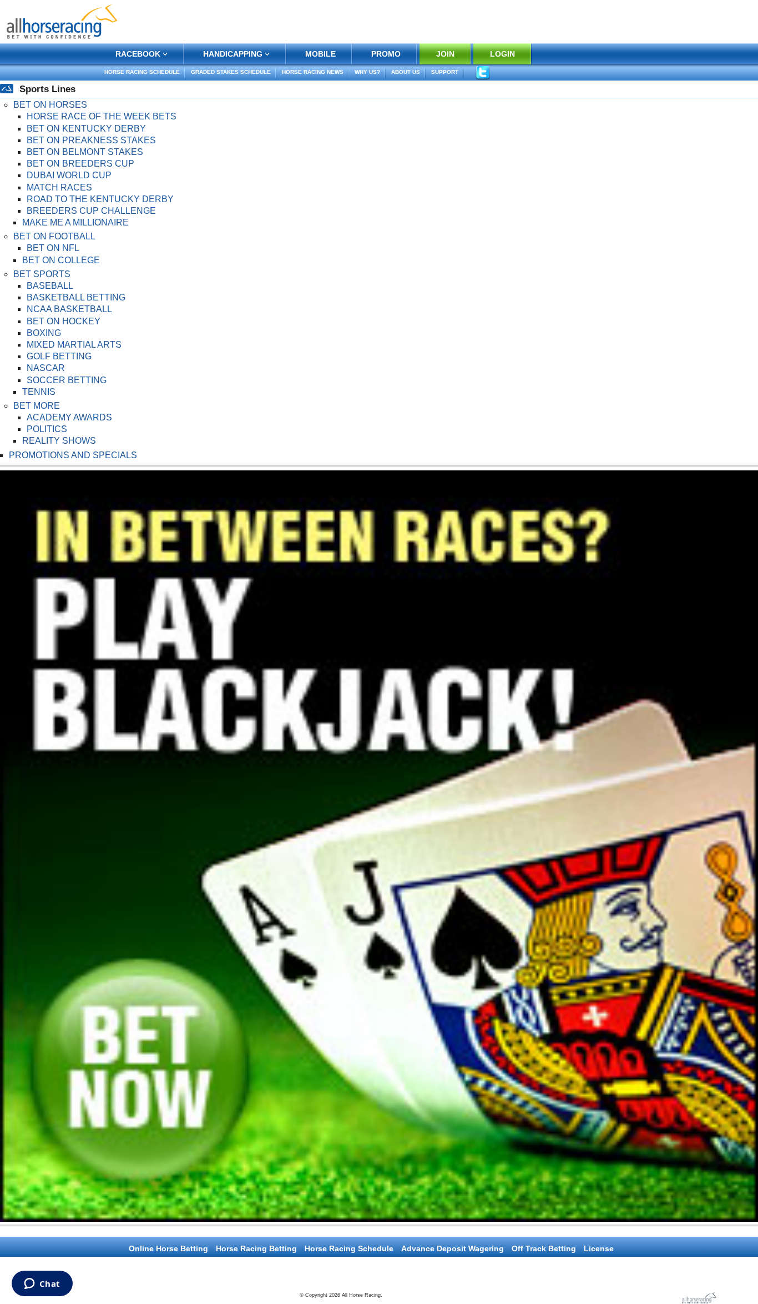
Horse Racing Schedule (142, 72)
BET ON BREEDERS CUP (80, 163)
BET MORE (36, 405)
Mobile (320, 53)
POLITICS (47, 429)
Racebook (137, 53)
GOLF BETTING (59, 356)
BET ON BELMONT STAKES (85, 152)
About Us (405, 72)
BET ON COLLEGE (61, 260)
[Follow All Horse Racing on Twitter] (482, 72)
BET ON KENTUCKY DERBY (86, 128)
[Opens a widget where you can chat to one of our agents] (42, 1284)
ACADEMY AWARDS (69, 417)
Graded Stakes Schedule (231, 72)
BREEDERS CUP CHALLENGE (91, 210)
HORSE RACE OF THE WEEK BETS (101, 116)
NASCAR (46, 368)
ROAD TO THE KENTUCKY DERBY (100, 199)
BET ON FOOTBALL (54, 236)
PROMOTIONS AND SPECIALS (73, 455)
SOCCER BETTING (67, 380)
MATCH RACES (59, 187)
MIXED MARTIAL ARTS (74, 344)
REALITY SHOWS (59, 440)
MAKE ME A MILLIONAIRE (75, 222)
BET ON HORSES (50, 104)
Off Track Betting (544, 1248)
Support (444, 72)
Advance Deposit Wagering (452, 1248)
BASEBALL (50, 285)
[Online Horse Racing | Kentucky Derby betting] (62, 21)
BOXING (44, 333)
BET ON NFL (53, 248)
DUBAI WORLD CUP (69, 175)
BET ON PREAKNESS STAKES (91, 140)
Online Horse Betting (168, 1248)
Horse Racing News (312, 72)
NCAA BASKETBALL (69, 309)
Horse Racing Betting (256, 1248)
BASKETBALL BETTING (76, 297)
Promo (386, 53)
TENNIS (38, 392)
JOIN (445, 53)
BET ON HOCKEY (63, 321)
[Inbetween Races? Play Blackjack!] (379, 845)
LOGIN (502, 53)
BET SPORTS (41, 274)
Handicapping (232, 53)
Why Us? (367, 72)
